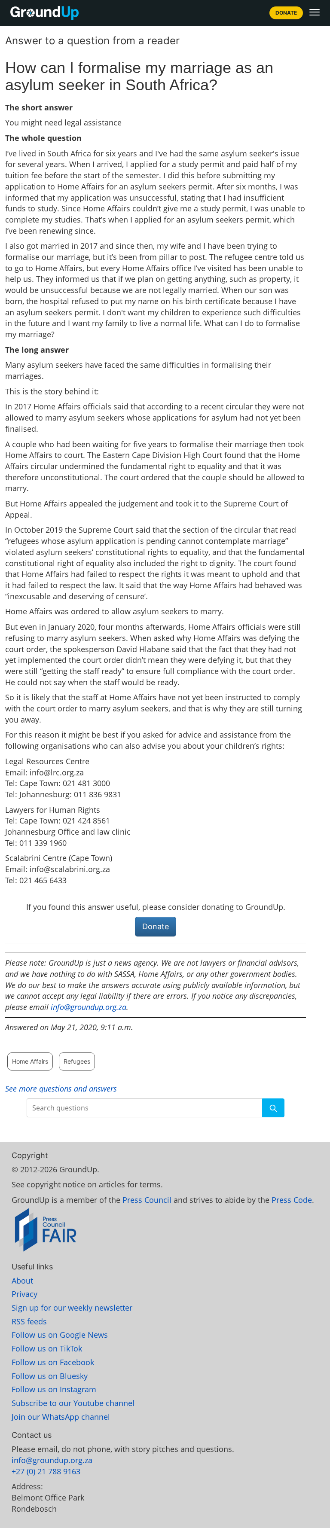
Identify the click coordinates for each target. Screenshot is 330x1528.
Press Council (146, 1200)
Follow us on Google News (60, 1335)
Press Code (292, 1200)
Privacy (24, 1294)
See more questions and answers (61, 1088)
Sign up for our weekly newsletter (72, 1307)
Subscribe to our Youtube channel (73, 1403)
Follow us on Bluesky (50, 1376)
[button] (314, 12)
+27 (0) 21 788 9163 (46, 1471)
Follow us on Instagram (54, 1389)
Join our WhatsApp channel (61, 1417)
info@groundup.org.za (88, 1007)
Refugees (77, 1061)
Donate (286, 12)
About (22, 1280)
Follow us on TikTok (47, 1348)
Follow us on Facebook (53, 1362)
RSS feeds (29, 1321)
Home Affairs (30, 1061)
